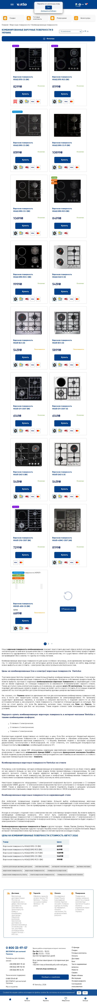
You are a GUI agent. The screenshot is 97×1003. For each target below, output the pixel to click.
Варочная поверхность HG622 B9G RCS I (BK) (23, 860)
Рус (83, 4)
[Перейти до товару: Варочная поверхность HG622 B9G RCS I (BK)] (29, 257)
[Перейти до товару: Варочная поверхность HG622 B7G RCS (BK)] (68, 60)
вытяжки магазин (83, 866)
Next (41, 59)
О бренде (75, 947)
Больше (85, 1000)
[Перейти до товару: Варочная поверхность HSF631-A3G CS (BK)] (29, 587)
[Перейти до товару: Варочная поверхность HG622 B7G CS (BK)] (29, 60)
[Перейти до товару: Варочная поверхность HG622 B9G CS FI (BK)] (68, 126)
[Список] (94, 31)
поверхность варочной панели (70, 874)
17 (85, 31)
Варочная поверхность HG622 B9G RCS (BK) (22, 850)
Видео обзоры (77, 975)
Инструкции (76, 978)
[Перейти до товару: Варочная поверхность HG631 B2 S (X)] (29, 323)
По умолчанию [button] (66, 31)
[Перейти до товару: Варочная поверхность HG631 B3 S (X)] (68, 323)
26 (87, 31)
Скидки (74, 950)
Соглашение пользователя (77, 985)
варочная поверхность (12, 870)
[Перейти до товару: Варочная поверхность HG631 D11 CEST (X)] (68, 389)
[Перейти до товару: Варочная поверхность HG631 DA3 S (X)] (68, 455)
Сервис (75, 973)
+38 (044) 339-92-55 (17, 967)
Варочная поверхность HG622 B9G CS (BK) (22, 846)
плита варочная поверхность (42, 874)
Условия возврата (79, 981)
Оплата (75, 956)
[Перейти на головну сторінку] (22, 4)
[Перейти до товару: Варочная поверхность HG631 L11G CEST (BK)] (29, 521)
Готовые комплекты (79, 953)
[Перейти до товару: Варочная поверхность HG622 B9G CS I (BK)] (29, 191)
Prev (16, 59)
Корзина (46, 1000)
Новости (75, 970)
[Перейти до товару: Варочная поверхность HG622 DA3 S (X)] (68, 257)
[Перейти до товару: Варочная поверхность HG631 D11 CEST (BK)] (29, 389)
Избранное (66, 1000)
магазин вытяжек (42, 866)
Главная (5, 25)
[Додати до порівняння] (37, 94)
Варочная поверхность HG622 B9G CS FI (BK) (23, 853)
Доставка (75, 958)
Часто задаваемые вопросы (79, 965)
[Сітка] (91, 31)
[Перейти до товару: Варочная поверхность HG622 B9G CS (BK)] (29, 126)
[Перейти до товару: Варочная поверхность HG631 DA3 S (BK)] (29, 455)
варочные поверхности (34, 870)
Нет (85, 993)
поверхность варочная (57, 870)
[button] (12, 4)
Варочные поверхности (20, 25)
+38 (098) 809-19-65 (17, 964)
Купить (25, 94)
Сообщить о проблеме (51, 977)
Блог (73, 961)
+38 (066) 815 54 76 (16, 970)
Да (79, 993)
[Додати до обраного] (41, 94)
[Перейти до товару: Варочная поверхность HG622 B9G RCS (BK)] (68, 191)
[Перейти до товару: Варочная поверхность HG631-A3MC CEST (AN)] (68, 521)
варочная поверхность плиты (15, 874)
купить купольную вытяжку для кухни (17, 866)
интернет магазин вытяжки (63, 866)
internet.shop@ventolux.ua (46, 969)
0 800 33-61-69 (12, 978)
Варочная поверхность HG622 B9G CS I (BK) (22, 856)
